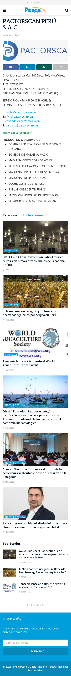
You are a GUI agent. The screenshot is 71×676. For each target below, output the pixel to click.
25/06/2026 (9, 428)
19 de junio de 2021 (13, 35)
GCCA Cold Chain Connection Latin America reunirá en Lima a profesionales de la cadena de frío (34, 261)
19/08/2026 (9, 270)
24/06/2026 (9, 482)
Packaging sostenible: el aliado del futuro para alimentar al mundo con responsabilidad (35, 525)
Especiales (11, 250)
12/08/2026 (9, 320)
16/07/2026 (9, 370)
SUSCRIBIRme (35, 651)
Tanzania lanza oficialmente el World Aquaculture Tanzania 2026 (29, 363)
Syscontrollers (35, 670)
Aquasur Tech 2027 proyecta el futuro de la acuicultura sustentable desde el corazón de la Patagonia (34, 473)
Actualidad (12, 304)
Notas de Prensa (15, 405)
